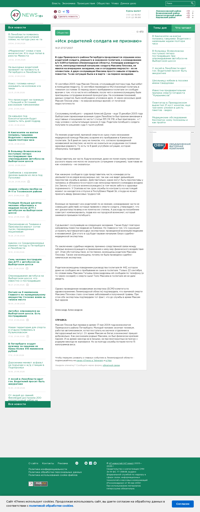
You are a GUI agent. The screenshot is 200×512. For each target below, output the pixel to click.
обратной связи (111, 365)
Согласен (182, 503)
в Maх (109, 360)
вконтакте (59, 11)
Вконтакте (86, 463)
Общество (103, 3)
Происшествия (86, 3)
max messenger (67, 11)
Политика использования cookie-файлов (53, 475)
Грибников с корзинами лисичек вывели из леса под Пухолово (25, 177)
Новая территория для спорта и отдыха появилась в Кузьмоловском (26, 331)
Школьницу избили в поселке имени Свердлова (170, 82)
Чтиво (115, 3)
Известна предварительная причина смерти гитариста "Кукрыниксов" (169, 92)
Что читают (183, 28)
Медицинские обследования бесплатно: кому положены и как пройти (170, 120)
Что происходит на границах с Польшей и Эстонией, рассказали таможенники (26, 104)
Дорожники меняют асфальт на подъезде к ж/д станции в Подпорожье (26, 367)
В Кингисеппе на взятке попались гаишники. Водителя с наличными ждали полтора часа (171, 40)
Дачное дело (128, 3)
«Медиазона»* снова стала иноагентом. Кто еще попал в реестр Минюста (26, 55)
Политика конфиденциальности (47, 469)
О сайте (33, 463)
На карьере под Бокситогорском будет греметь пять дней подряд (24, 120)
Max (95, 463)
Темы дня (160, 28)
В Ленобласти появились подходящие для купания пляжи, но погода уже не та (25, 38)
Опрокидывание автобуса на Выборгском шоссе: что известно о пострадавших (26, 280)
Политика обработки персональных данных (55, 472)
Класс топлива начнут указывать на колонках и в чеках (24, 88)
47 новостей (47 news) (121, 463)
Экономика (68, 3)
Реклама (63, 463)
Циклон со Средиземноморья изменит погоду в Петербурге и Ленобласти (26, 247)
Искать (192, 3)
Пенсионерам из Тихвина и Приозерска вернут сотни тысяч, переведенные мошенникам (24, 230)
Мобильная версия (55, 11)
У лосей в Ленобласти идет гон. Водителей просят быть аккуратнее (169, 70)
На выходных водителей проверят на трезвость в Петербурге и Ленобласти (24, 71)
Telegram (90, 463)
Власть (56, 3)
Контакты (48, 463)
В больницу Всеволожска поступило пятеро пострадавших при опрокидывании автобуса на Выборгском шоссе (169, 56)
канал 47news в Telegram (89, 360)
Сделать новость (68, 17)
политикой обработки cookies (51, 506)
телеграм (63, 11)
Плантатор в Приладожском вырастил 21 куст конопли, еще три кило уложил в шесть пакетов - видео (171, 106)
